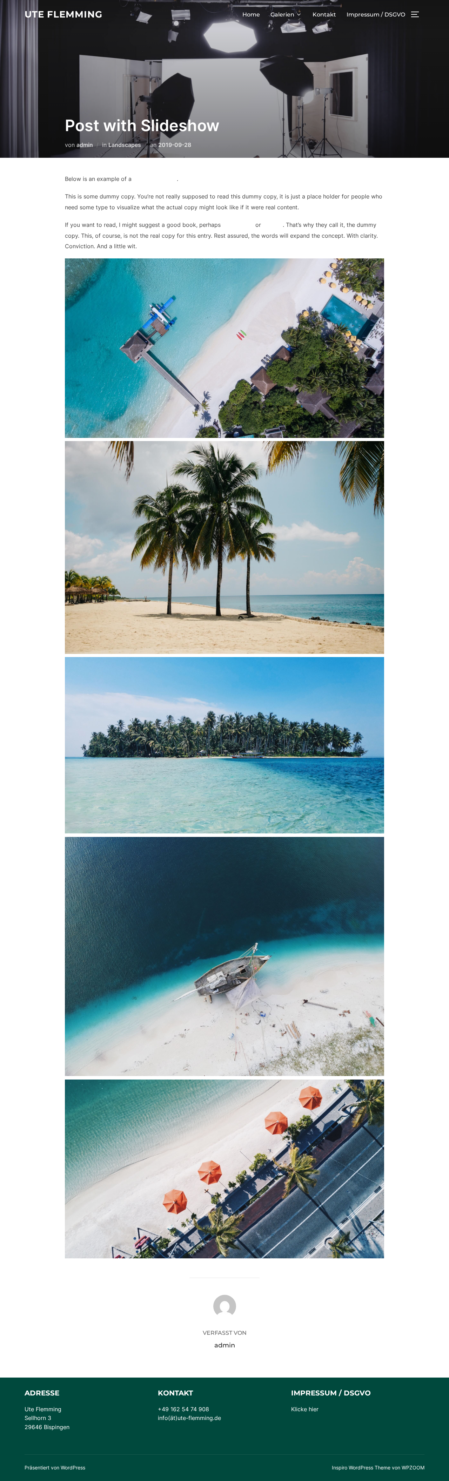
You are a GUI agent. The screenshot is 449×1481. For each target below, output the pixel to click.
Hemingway (238, 224)
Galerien (282, 14)
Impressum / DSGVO (376, 14)
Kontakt (324, 14)
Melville (273, 224)
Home (251, 14)
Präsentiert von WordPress (55, 1467)
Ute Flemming (63, 14)
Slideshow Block (155, 178)
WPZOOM (413, 1467)
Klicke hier (305, 1409)
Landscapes (124, 144)
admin (84, 144)
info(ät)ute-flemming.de (189, 1417)
